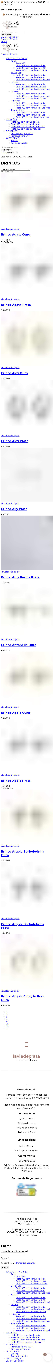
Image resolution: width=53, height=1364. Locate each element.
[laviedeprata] (26, 1044)
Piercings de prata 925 (22, 133)
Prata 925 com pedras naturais (26, 129)
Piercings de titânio (20, 136)
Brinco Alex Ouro (14, 373)
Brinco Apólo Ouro (15, 713)
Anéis (13, 61)
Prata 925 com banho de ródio (30, 65)
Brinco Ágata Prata (16, 305)
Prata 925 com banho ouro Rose (31, 70)
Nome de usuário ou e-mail (15, 1251)
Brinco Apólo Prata (16, 780)
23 (7, 1021)
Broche (14, 140)
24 (7, 1024)
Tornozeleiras (17, 110)
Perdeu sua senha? (25, 1263)
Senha (5, 1258)
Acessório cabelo (19, 143)
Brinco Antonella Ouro (18, 645)
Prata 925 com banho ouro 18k (31, 68)
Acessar (5, 1267)
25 (7, 1026)
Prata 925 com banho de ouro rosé (33, 80)
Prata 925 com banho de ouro (30, 77)
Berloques (16, 73)
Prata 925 (20, 63)
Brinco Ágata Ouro (15, 234)
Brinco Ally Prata (14, 509)
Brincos (14, 82)
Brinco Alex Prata (14, 441)
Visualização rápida (10, 229)
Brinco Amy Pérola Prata (20, 577)
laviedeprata (26, 1056)
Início (3, 152)
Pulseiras (15, 101)
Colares (14, 91)
